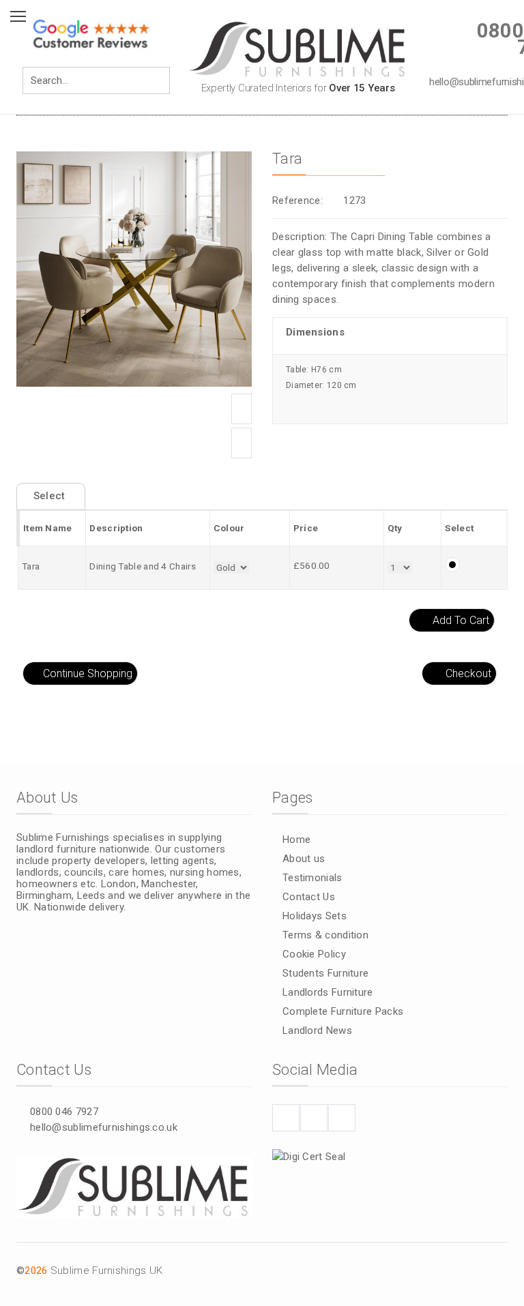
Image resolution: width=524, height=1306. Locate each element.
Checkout (468, 673)
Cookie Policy (314, 954)
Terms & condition (325, 935)
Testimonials (312, 878)
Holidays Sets (314, 916)
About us (303, 858)
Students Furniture (325, 973)
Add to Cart (461, 620)
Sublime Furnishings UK (106, 1270)
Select (51, 496)
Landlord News (317, 1030)
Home (296, 839)
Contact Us (308, 897)
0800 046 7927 (64, 1111)
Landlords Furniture (327, 992)
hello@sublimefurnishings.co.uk (103, 1127)
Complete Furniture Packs (342, 1011)
